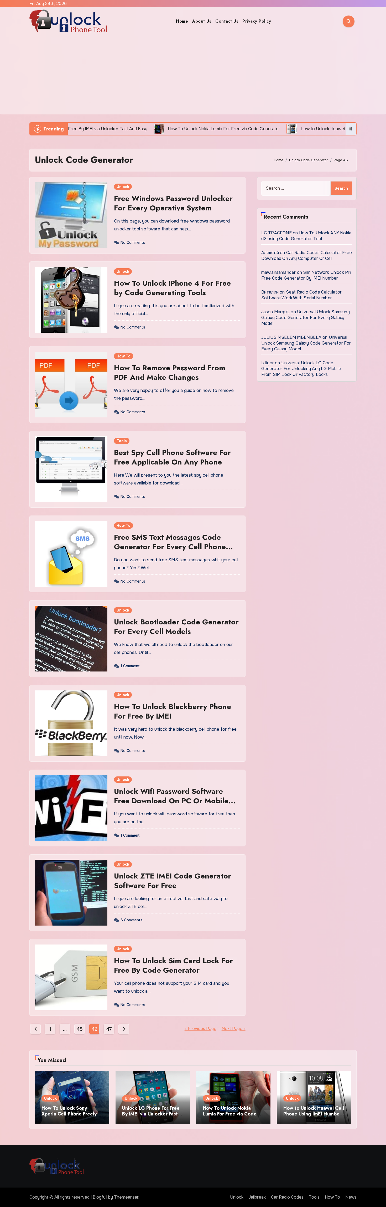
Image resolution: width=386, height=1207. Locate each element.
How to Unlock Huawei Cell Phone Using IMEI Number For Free (313, 1114)
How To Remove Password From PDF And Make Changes (169, 372)
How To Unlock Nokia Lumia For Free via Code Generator (230, 1114)
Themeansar (126, 1197)
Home (182, 21)
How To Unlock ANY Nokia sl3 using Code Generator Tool (306, 235)
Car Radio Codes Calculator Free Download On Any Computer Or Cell (306, 255)
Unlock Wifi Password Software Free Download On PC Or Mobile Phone (171, 801)
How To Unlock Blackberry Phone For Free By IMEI (172, 711)
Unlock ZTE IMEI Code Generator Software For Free (172, 881)
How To (124, 356)
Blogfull (100, 1197)
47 (109, 1029)
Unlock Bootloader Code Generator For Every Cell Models (176, 627)
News (351, 1197)
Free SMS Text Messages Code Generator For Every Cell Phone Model (170, 547)
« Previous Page (200, 1028)
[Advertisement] (193, 75)
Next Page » (234, 1028)
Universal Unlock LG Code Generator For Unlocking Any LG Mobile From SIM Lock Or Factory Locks (301, 368)
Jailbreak (257, 1197)
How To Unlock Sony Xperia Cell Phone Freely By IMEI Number (69, 1114)
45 (79, 1029)
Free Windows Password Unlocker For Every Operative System (173, 203)
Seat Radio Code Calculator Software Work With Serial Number (301, 295)
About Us (201, 21)
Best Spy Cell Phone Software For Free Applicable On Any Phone (172, 457)
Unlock (123, 186)
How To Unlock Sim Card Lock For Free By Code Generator (173, 965)
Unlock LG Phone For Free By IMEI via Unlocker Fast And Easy (151, 1114)
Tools (122, 440)
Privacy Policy (256, 21)
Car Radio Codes (287, 1197)
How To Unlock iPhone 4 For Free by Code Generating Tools (172, 288)
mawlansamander (278, 272)
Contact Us (226, 21)
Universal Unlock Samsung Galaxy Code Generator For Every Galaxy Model (305, 317)
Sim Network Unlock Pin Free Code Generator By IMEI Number (306, 275)
